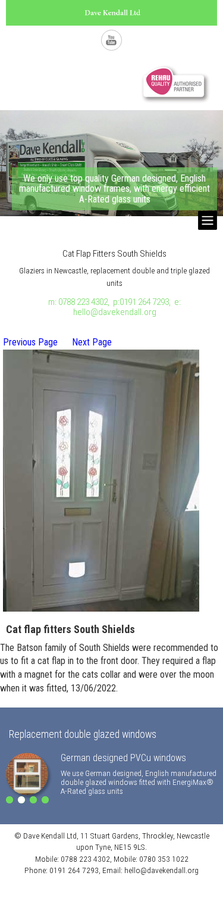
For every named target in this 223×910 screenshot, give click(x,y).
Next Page (92, 342)
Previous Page (30, 342)
